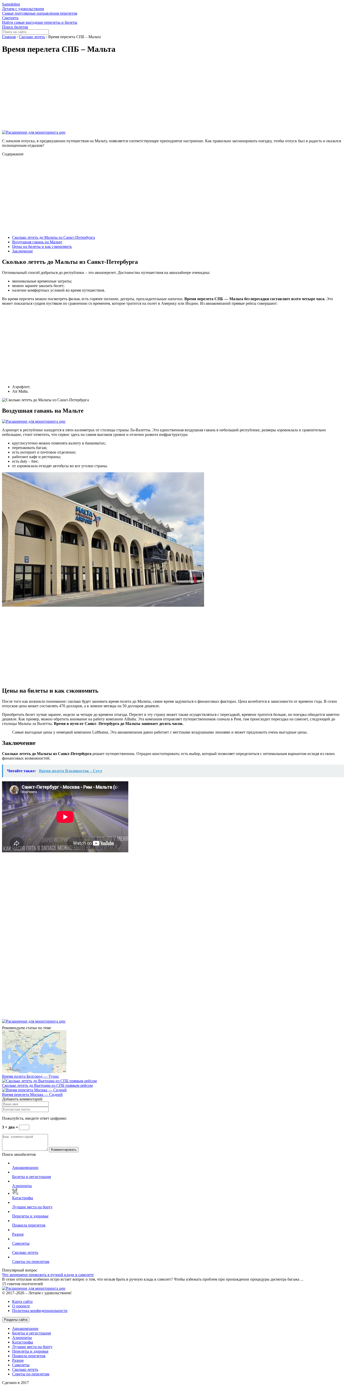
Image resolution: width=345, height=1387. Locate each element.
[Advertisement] (153, 94)
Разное (18, 1234)
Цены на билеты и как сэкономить (42, 246)
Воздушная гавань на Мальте (37, 242)
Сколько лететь (25, 1252)
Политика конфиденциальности (39, 1310)
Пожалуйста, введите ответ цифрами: (34, 1118)
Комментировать (64, 1149)
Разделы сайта (15, 1320)
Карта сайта (22, 1301)
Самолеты (21, 1243)
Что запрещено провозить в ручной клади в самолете (48, 1275)
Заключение (22, 251)
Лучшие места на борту (32, 1207)
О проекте (21, 1306)
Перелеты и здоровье (30, 1216)
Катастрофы (22, 1198)
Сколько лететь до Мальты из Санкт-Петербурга (53, 237)
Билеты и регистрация (31, 1176)
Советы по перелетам (30, 1261)
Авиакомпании (25, 1167)
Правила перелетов (28, 1225)
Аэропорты (22, 1186)
